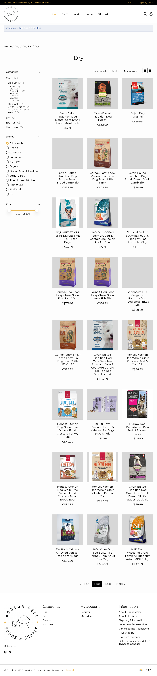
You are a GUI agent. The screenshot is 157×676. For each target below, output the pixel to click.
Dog (16, 46)
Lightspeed (69, 670)
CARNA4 (15, 152)
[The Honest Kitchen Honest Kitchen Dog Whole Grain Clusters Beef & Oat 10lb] (137, 335)
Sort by (116, 71)
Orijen (14, 166)
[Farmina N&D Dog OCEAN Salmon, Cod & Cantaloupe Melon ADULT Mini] (102, 212)
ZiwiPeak (16, 189)
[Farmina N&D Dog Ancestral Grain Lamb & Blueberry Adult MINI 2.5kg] (137, 529)
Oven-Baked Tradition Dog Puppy (102, 116)
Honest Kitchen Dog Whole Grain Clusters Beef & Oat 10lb (137, 359)
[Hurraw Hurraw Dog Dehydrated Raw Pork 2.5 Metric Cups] (137, 404)
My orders (86, 616)
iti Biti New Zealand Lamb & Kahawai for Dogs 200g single (103, 428)
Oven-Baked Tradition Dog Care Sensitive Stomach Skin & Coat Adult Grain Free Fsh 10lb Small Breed (102, 364)
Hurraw (14, 161)
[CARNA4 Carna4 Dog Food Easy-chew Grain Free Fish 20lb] (67, 272)
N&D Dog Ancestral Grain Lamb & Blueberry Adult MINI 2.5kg (137, 554)
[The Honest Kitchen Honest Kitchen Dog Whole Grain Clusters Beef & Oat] (102, 467)
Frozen (13, 86)
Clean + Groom (16, 106)
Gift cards (103, 14)
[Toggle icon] (145, 14)
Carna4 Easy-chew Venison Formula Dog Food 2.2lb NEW (102, 177)
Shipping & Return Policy (133, 620)
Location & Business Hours (134, 624)
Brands (76, 14)
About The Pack (128, 616)
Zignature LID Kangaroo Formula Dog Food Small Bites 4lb (137, 298)
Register (85, 612)
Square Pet (17, 175)
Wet (12, 98)
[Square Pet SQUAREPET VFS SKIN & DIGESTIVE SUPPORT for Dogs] (67, 212)
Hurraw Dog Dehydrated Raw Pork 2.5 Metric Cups (137, 428)
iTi (11, 194)
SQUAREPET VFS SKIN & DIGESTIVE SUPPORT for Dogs (68, 237)
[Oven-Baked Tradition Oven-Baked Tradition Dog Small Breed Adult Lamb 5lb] (137, 153)
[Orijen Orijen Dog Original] (137, 93)
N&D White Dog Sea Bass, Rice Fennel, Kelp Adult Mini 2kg (102, 554)
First (97, 583)
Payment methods (129, 637)
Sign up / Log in (146, 3)
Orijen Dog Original (137, 115)
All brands (16, 143)
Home (8, 46)
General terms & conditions (134, 628)
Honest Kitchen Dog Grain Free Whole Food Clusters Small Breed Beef (67, 493)
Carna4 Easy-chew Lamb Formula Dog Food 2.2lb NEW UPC (67, 359)
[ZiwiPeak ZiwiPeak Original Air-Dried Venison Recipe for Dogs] (67, 529)
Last (108, 583)
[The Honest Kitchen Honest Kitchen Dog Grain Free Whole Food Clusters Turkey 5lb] (67, 404)
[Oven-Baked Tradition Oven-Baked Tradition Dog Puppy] (102, 93)
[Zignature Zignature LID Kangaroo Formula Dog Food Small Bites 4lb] (137, 272)
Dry (11, 89)
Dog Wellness (16, 109)
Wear (11, 112)
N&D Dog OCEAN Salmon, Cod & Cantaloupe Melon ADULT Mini (102, 237)
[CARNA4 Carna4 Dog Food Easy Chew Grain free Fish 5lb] (102, 272)
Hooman (89, 14)
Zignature (16, 184)
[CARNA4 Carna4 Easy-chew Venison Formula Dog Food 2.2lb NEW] (102, 153)
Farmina (15, 157)
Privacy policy (126, 633)
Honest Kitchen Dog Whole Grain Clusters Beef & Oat (102, 491)
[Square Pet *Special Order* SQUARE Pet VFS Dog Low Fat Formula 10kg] (137, 212)
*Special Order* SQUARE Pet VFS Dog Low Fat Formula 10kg (137, 237)
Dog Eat (27, 46)
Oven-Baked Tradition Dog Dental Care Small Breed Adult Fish (67, 118)
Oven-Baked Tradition (25, 171)
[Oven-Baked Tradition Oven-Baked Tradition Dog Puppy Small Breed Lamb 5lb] (67, 153)
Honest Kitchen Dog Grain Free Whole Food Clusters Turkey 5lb (67, 430)
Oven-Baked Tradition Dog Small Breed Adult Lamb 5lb (137, 177)
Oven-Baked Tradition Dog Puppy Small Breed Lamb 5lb (68, 177)
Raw (12, 93)
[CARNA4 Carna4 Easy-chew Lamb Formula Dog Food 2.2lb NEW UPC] (67, 335)
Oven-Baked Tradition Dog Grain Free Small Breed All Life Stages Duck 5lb (137, 493)
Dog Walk (13, 104)
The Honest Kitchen (23, 180)
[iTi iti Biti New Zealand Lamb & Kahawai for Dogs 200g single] (102, 404)
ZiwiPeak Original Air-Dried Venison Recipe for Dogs (68, 552)
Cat (8, 118)
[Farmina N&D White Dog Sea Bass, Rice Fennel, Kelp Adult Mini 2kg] (102, 529)
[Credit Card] (141, 670)
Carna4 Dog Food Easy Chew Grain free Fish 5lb (102, 295)
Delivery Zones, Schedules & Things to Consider (134, 642)
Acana (14, 147)
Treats (12, 96)
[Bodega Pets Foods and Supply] (11, 14)
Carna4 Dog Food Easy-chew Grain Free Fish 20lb (68, 295)
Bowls (12, 100)
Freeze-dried (15, 91)
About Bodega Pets (130, 612)
